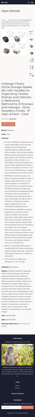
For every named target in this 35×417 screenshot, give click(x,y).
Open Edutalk (23, 413)
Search (17, 385)
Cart (32, 2)
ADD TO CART (8, 124)
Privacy (17, 388)
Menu (6, 2)
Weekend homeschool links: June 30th (17, 342)
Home (3, 20)
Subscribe (27, 407)
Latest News (17, 338)
